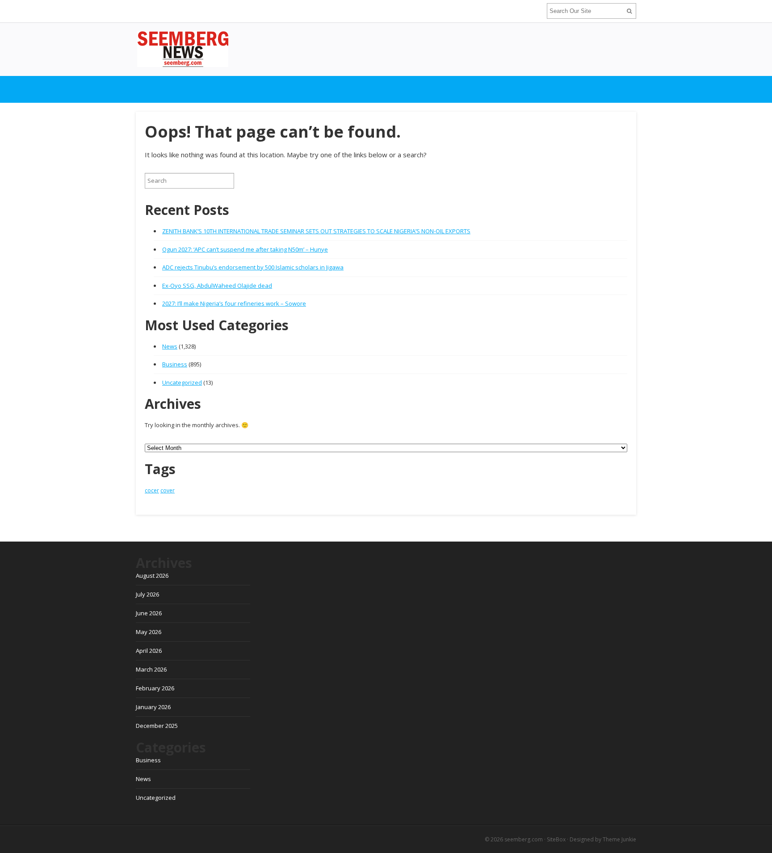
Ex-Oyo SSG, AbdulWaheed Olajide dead (217, 286)
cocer (152, 490)
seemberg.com (523, 839)
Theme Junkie (619, 839)
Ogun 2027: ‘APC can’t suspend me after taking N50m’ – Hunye (245, 249)
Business (174, 364)
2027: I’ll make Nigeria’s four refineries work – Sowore (234, 303)
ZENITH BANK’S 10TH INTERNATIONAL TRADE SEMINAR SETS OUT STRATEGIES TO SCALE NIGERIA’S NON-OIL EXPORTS (316, 231)
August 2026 (152, 575)
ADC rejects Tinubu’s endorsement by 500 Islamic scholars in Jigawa (253, 267)
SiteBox (556, 839)
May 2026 (148, 632)
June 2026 (149, 613)
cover (167, 490)
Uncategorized (182, 382)
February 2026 (155, 688)
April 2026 (149, 651)
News (169, 346)
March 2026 (151, 669)
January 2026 (153, 707)
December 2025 (157, 726)
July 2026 (147, 594)
